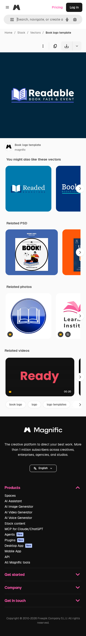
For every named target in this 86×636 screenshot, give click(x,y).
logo (34, 404)
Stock (21, 33)
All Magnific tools (17, 562)
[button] (43, 468)
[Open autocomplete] (10, 19)
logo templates (56, 404)
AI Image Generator (19, 507)
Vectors (35, 33)
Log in (74, 7)
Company (13, 587)
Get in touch (15, 600)
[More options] (42, 46)
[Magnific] (43, 431)
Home (8, 33)
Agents (13, 534)
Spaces (10, 496)
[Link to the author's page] (9, 147)
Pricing (57, 7)
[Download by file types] (76, 46)
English (43, 468)
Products (12, 487)
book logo (15, 404)
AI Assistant (13, 501)
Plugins (14, 540)
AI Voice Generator (18, 518)
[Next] (80, 189)
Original (29, 61)
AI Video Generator (18, 512)
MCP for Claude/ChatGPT (24, 529)
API (7, 557)
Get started (15, 574)
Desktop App (18, 546)
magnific (20, 150)
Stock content (15, 523)
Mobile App (13, 551)
